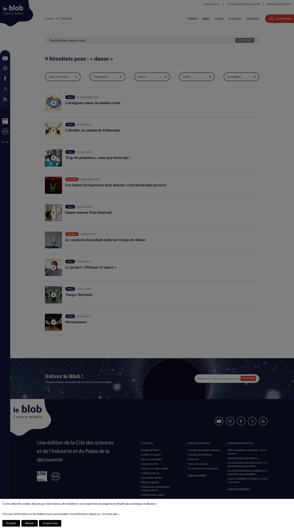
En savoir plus (50, 523)
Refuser (29, 523)
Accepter (11, 523)
